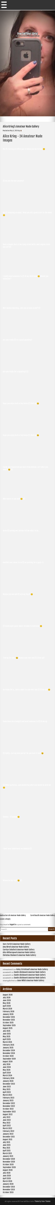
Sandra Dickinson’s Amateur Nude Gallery (30, 972)
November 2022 (9, 1106)
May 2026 (6, 1003)
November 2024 (9, 1053)
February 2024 (8, 1078)
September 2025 (9, 1025)
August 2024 (8, 1061)
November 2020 (9, 1162)
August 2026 (8, 995)
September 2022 (9, 1112)
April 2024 (7, 1073)
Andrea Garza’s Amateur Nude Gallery (13, 915)
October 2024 (8, 1056)
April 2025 (7, 1039)
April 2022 (7, 1125)
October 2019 (8, 1192)
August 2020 (8, 1170)
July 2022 (6, 1117)
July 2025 (6, 1031)
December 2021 (9, 1137)
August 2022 (7, 1114)
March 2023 (7, 1095)
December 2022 (9, 1103)
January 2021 (8, 1156)
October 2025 (8, 1022)
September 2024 (9, 1059)
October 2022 (8, 1109)
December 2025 (9, 1017)
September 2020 (9, 1167)
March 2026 (7, 1009)
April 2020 (7, 1178)
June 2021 (7, 1145)
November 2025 (9, 1020)
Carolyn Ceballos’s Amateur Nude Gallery (18, 949)
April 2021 (7, 1150)
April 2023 (7, 1092)
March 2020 (7, 1181)
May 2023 (6, 1089)
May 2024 (6, 1070)
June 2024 (7, 1067)
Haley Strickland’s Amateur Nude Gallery (32, 969)
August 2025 (7, 1028)
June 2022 (7, 1120)
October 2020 (8, 1164)
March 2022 (7, 1128)
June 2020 (7, 1176)
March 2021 (7, 1153)
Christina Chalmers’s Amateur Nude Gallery (19, 955)
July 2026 (6, 997)
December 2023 (9, 1084)
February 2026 (8, 1011)
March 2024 (7, 1075)
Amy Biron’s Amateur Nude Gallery (16, 947)
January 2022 (8, 1134)
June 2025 (7, 1034)
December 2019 (9, 1187)
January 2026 (8, 1014)
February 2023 (8, 1098)
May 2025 (6, 1036)
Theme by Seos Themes (42, 1201)
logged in (13, 925)
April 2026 (7, 1006)
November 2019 (9, 1189)
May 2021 (6, 1148)
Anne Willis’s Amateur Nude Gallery (30, 980)
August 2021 (7, 1139)
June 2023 (7, 1086)
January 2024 (8, 1081)
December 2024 (9, 1050)
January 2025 (8, 1048)
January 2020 (8, 1184)
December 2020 (9, 1159)
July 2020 (6, 1173)
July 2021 (6, 1142)
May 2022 (6, 1123)
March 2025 (7, 1042)
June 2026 (7, 1000)
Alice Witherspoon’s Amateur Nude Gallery (19, 952)
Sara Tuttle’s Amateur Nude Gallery (16, 944)
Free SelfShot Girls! (27, 33)
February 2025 (8, 1045)
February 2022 (8, 1131)
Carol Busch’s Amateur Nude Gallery (42, 915)
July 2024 (6, 1064)
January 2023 (8, 1100)
